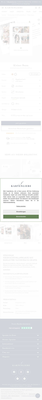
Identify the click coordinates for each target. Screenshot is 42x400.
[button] (21, 206)
